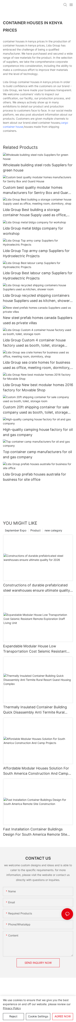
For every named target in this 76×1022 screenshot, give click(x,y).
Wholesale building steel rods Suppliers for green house (37, 167)
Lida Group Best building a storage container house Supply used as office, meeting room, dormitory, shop (35, 213)
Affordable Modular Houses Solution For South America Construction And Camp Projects (36, 771)
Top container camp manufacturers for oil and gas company (37, 454)
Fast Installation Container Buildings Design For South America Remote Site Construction (35, 832)
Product (35, 530)
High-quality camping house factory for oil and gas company (38, 432)
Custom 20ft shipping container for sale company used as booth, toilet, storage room (36, 410)
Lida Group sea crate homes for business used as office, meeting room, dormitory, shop (36, 365)
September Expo (15, 530)
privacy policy (12, 1008)
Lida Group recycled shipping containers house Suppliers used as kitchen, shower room (36, 298)
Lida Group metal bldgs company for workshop (33, 231)
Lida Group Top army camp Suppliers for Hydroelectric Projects (36, 253)
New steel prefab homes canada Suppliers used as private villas (37, 320)
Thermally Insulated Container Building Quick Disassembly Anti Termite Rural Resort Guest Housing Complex (35, 710)
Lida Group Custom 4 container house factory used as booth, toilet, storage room (34, 343)
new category (53, 530)
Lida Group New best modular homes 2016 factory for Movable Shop (38, 387)
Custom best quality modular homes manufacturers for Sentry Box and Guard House (36, 190)
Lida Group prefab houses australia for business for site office (34, 476)
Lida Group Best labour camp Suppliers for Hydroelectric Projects (37, 275)
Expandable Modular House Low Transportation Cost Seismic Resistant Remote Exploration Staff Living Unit (35, 649)
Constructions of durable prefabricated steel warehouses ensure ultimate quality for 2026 (36, 588)
